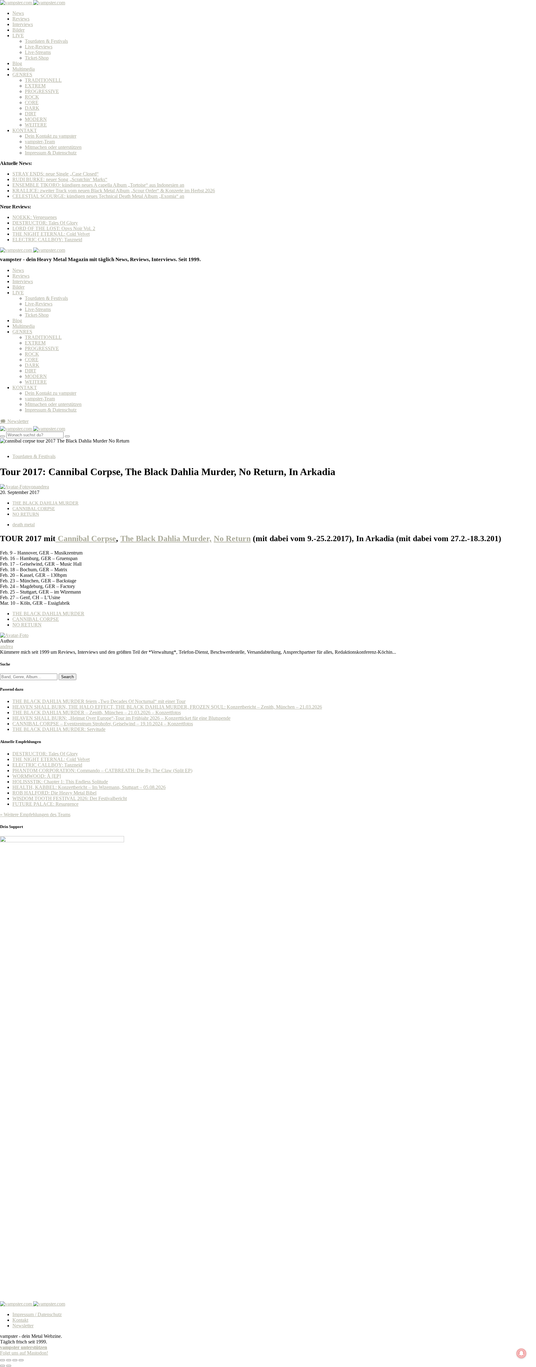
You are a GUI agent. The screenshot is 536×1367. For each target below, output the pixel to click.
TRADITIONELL (43, 80)
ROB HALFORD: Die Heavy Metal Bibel (54, 792)
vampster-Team (40, 141)
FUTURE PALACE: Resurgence (45, 804)
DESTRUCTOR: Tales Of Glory (45, 222)
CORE (31, 102)
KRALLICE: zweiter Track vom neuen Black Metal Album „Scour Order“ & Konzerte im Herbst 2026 (113, 190)
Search (67, 677)
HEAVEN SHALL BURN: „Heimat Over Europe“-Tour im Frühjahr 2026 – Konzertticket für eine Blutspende (121, 718)
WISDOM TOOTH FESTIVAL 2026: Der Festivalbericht (69, 798)
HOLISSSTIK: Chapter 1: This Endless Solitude (60, 781)
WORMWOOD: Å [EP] (36, 776)
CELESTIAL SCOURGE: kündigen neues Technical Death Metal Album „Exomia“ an (98, 196)
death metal (23, 524)
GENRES (22, 74)
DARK (32, 108)
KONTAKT (24, 130)
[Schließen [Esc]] (2, 1360)
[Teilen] (8, 1360)
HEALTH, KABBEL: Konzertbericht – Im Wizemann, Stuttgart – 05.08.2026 (89, 787)
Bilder (18, 30)
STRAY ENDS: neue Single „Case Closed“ (55, 173)
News (18, 13)
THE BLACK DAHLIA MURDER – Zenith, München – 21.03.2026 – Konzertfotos (96, 712)
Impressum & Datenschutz (51, 152)
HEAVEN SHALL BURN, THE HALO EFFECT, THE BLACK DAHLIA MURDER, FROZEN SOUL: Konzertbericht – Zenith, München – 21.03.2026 (167, 707)
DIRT (30, 113)
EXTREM (35, 85)
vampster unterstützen (23, 1347)
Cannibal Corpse (86, 538)
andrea (6, 646)
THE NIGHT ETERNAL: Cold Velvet (51, 234)
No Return (232, 538)
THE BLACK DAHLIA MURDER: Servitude (58, 729)
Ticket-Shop (37, 57)
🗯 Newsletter (14, 421)
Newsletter (23, 1325)
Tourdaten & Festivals (46, 41)
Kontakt (20, 1320)
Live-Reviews (38, 46)
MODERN (36, 119)
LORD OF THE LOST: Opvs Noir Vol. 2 (53, 228)
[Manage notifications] (521, 1353)
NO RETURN (25, 514)
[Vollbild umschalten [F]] (14, 1360)
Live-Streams (38, 52)
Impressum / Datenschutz (37, 1314)
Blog (17, 63)
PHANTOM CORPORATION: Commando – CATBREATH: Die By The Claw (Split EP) (102, 770)
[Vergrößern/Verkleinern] (21, 1360)
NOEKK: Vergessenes (34, 217)
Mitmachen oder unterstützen (53, 147)
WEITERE (36, 124)
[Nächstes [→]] (8, 1366)
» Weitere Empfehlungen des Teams (35, 814)
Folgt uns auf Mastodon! (24, 1353)
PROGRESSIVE (42, 91)
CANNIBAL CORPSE (33, 508)
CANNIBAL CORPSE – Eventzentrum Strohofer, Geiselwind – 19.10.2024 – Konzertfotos (102, 723)
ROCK (32, 97)
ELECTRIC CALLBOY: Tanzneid (47, 239)
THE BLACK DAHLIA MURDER (45, 503)
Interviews (22, 24)
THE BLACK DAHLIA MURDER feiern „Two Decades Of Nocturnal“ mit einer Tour (98, 701)
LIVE (18, 35)
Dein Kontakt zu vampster (50, 136)
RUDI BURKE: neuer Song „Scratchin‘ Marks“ (59, 179)
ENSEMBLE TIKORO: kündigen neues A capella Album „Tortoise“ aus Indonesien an (98, 185)
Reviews (20, 18)
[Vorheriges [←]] (2, 1366)
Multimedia (23, 69)
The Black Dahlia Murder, (166, 538)
